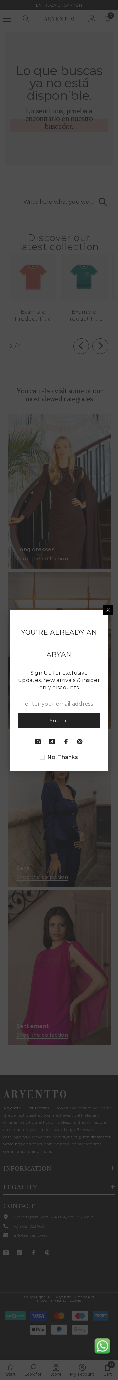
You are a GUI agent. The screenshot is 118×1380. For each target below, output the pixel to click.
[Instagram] (38, 741)
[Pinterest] (80, 741)
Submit (59, 720)
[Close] (108, 610)
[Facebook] (66, 741)
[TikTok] (52, 741)
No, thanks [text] (62, 757)
